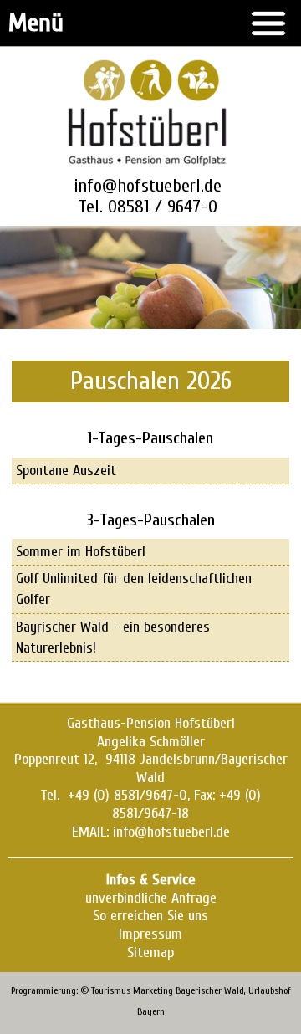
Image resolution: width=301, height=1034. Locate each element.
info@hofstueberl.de (148, 186)
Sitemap (150, 952)
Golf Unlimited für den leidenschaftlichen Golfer (134, 589)
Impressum (150, 934)
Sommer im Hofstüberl (80, 552)
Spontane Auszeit (66, 470)
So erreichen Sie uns (150, 915)
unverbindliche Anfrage (151, 898)
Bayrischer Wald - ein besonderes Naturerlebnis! (113, 637)
